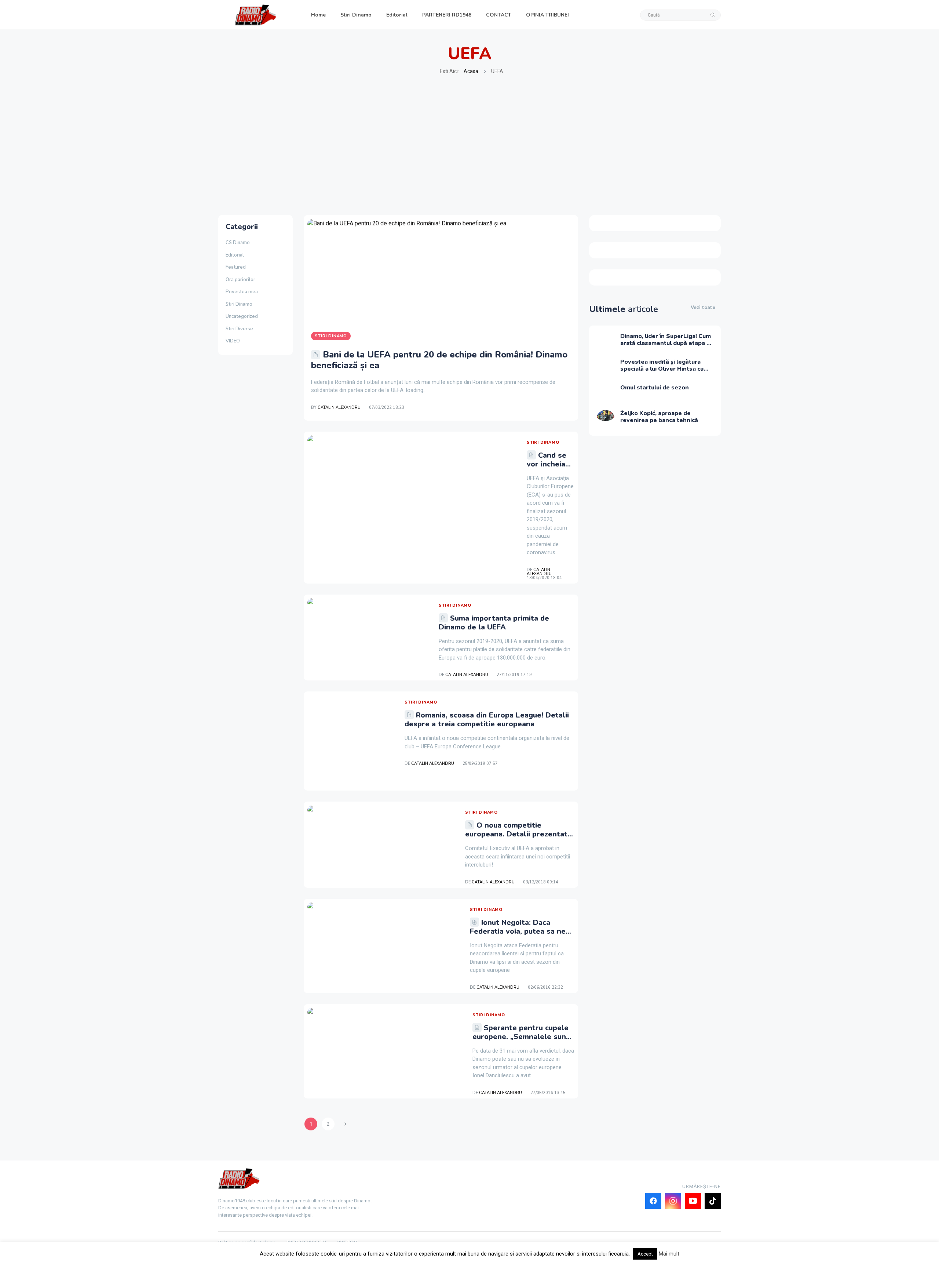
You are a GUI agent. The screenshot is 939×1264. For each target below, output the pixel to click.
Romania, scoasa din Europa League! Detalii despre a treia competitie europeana (487, 719)
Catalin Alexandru (339, 407)
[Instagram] (673, 1201)
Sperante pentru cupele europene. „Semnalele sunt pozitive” (520, 1036)
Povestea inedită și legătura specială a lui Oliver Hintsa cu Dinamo (662, 369)
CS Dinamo (238, 242)
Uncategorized (242, 316)
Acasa (471, 71)
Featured (236, 267)
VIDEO (233, 341)
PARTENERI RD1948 (446, 14)
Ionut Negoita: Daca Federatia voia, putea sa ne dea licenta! (518, 931)
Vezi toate (703, 307)
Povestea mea (242, 291)
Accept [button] (645, 1254)
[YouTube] (693, 1201)
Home (318, 14)
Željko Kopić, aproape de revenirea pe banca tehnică (659, 416)
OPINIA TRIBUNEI (547, 14)
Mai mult (669, 1253)
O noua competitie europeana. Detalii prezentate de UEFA (518, 834)
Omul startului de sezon (654, 388)
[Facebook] (653, 1201)
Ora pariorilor (240, 279)
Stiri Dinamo (356, 14)
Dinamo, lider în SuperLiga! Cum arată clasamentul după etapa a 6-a (665, 343)
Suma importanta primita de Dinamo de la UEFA (494, 622)
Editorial (397, 14)
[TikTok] (713, 1201)
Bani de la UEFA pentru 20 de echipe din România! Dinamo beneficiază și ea (439, 360)
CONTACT (498, 14)
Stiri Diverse (239, 329)
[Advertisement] (469, 145)
